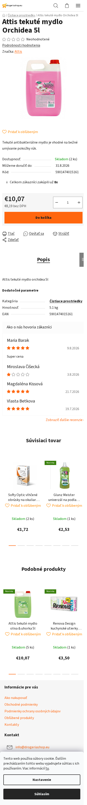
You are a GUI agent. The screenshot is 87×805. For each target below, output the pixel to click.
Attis (18, 51)
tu (47, 768)
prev (4, 478)
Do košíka (43, 217)
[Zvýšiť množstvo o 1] (79, 202)
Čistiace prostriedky (66, 301)
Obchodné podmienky (21, 704)
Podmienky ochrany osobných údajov (32, 711)
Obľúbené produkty (19, 717)
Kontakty (11, 724)
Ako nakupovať (15, 697)
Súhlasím (41, 794)
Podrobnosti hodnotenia (21, 45)
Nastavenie (42, 779)
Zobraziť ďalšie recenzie (64, 419)
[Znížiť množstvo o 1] (56, 202)
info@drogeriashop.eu (32, 747)
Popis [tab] (43, 259)
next (82, 478)
